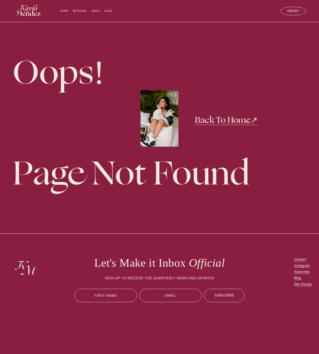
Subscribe (302, 272)
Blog (108, 10)
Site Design (303, 284)
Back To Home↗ (226, 120)
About (95, 10)
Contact (293, 11)
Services (80, 10)
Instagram (302, 265)
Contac (299, 259)
